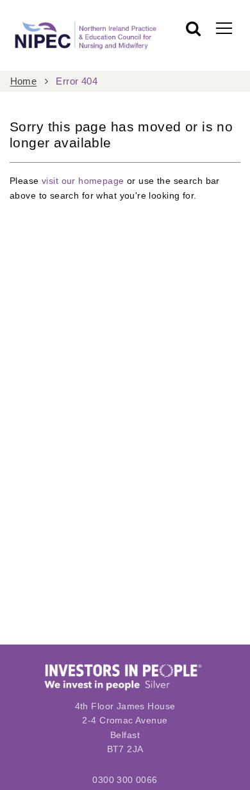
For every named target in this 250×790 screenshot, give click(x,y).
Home (23, 81)
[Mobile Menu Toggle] (224, 27)
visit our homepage (83, 181)
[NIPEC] (83, 35)
